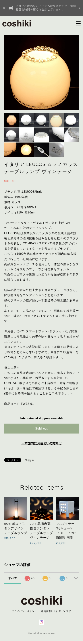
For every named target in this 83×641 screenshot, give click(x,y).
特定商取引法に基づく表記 (56, 611)
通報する (29, 460)
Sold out (41, 428)
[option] (41, 72)
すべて (12, 578)
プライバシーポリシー (24, 611)
